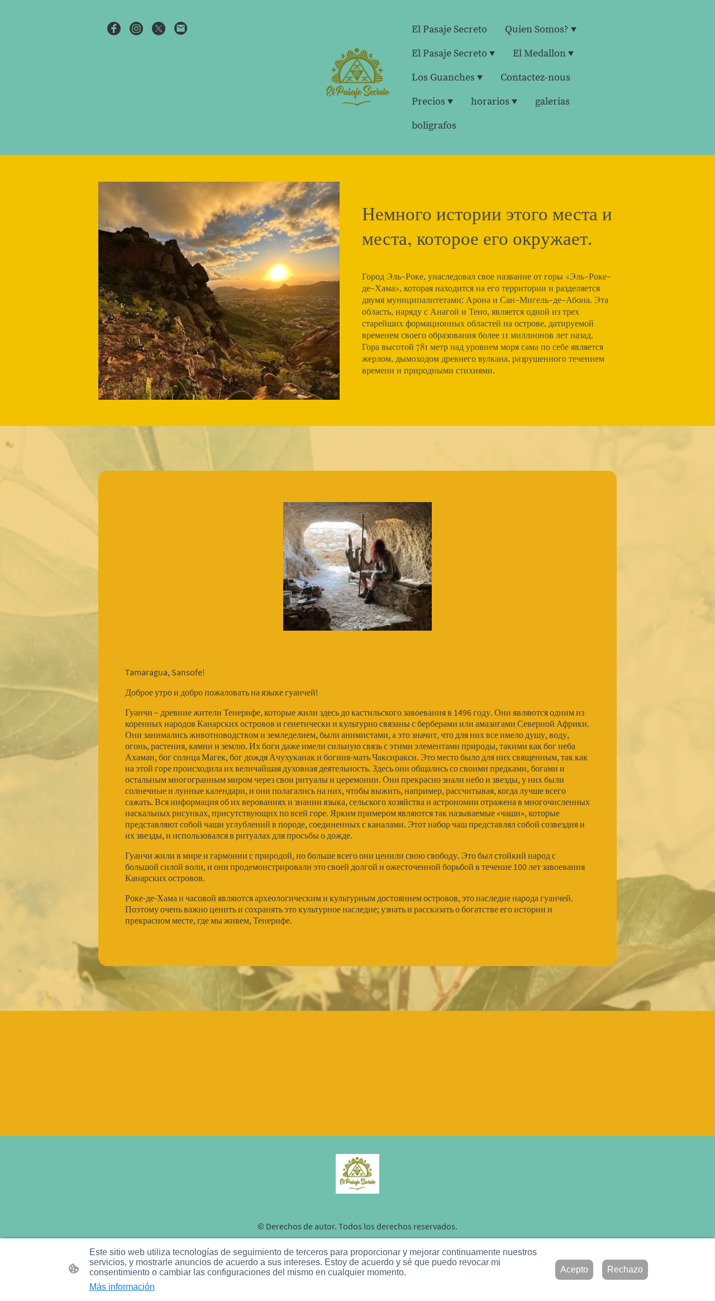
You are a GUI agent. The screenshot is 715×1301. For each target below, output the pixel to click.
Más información (122, 1286)
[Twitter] (158, 28)
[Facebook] (114, 28)
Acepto (574, 1269)
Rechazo (625, 1269)
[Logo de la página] (358, 77)
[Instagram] (136, 28)
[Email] (181, 28)
